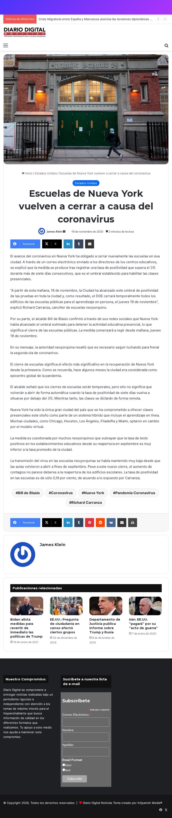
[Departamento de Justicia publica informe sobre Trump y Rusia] (105, 606)
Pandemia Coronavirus (135, 493)
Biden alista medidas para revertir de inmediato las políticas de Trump (26, 628)
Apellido (67, 745)
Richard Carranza (86, 502)
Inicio (28, 173)
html (68, 765)
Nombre (68, 730)
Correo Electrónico (76, 715)
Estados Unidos (46, 173)
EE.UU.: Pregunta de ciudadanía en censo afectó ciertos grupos (65, 625)
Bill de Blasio (29, 493)
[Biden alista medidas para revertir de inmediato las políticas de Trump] (26, 606)
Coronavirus (62, 493)
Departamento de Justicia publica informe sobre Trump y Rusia (104, 625)
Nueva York (94, 493)
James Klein (54, 231)
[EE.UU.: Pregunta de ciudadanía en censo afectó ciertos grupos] (66, 606)
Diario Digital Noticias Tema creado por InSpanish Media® (122, 803)
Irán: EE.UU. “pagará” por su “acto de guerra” (143, 623)
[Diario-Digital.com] (24, 32)
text (67, 770)
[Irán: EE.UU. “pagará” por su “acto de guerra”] (145, 606)
